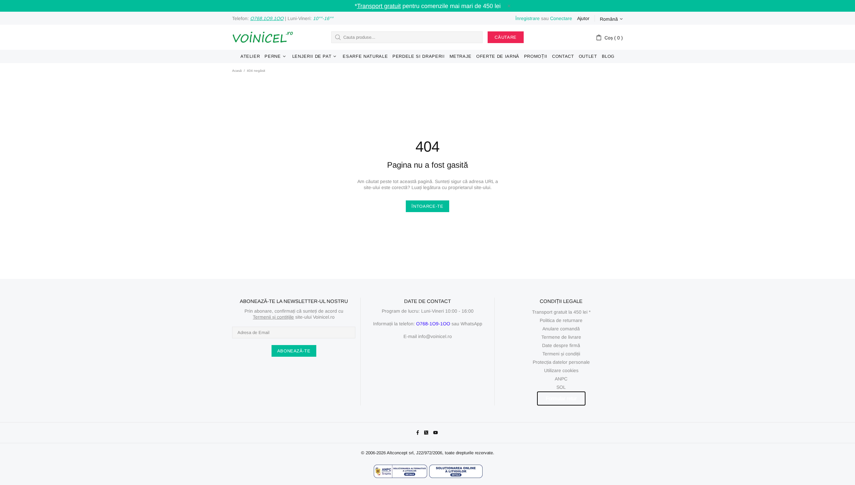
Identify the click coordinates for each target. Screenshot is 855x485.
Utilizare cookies (561, 370)
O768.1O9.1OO (267, 18)
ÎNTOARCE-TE (427, 206)
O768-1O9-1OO (433, 323)
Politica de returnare (561, 320)
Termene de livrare (561, 337)
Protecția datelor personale (561, 362)
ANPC (561, 378)
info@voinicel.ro (435, 336)
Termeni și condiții (561, 353)
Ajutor (583, 18)
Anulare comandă (561, 328)
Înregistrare (527, 18)
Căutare (506, 37)
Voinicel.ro (262, 37)
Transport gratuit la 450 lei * (561, 312)
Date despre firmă (561, 345)
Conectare (561, 18)
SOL (561, 387)
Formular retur (561, 398)
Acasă (237, 70)
